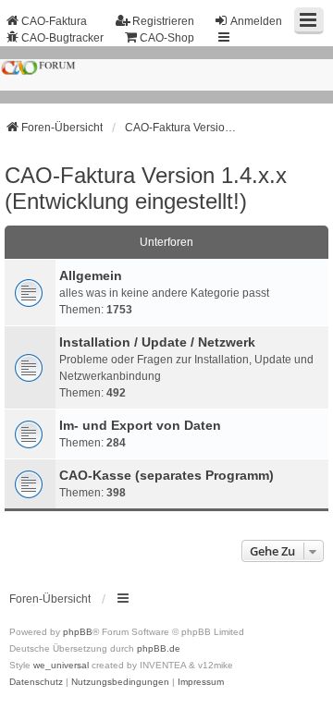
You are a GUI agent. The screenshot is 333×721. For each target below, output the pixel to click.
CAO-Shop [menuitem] (167, 37)
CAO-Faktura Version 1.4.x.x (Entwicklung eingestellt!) (146, 188)
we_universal (61, 665)
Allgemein (90, 275)
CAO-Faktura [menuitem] (54, 21)
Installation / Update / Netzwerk (157, 342)
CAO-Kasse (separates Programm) (166, 475)
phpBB (77, 632)
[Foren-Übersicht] (166, 74)
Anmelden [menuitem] (256, 21)
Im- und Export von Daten (140, 425)
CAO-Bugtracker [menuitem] (62, 37)
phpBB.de (158, 648)
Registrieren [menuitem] (163, 21)
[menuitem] (36, 682)
